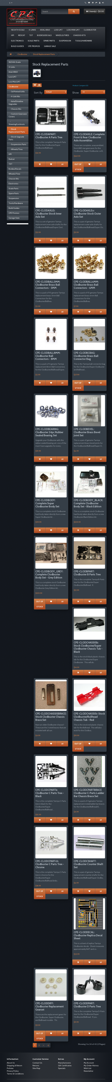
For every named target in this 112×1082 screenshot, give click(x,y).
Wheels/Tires (62, 35)
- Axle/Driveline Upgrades (16, 102)
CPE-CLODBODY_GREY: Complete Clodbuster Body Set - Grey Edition (49, 574)
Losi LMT (58, 30)
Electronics (17, 40)
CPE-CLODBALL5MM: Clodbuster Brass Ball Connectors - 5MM (47, 285)
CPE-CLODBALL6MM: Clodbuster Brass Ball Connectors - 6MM (86, 285)
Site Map (36, 1068)
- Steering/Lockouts (17, 122)
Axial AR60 (45, 30)
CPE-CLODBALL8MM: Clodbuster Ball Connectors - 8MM (47, 356)
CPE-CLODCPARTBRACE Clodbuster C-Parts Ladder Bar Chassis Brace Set (89, 793)
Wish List (87, 1068)
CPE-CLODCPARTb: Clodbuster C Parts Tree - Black (49, 793)
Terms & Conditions (15, 1073)
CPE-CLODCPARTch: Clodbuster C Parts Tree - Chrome (49, 864)
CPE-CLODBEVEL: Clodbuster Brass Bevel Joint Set (87, 432)
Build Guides (17, 46)
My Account (89, 1063)
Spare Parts (49, 40)
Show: (75, 92)
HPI (12, 35)
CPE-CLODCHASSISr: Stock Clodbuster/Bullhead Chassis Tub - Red (89, 716)
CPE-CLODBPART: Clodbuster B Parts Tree (87, 573)
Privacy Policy (13, 1071)
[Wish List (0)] (89, 2)
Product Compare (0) (80, 85)
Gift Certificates (65, 1065)
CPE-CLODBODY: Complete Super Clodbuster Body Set (47, 503)
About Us (11, 1063)
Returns (36, 1065)
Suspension (65, 40)
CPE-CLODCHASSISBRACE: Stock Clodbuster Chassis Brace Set (50, 716)
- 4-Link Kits (14, 96)
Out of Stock (78, 167)
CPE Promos (34, 46)
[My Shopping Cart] (93, 2)
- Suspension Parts (17, 144)
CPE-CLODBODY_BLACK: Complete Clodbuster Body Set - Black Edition (88, 503)
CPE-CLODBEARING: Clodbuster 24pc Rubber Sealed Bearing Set (49, 432)
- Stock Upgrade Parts (16, 138)
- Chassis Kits (15, 109)
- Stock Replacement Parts (17, 130)
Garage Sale (50, 46)
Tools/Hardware (83, 40)
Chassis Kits (79, 35)
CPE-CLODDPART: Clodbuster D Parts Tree (87, 1005)
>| (48, 1045)
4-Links (32, 30)
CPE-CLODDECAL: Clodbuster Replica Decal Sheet (88, 935)
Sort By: (38, 92)
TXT (31, 35)
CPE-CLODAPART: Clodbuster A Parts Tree (48, 136)
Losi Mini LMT (73, 30)
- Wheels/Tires (16, 149)
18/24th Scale (18, 30)
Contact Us (37, 1063)
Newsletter (88, 1071)
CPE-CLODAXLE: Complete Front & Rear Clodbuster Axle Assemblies (89, 137)
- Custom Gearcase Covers (18, 115)
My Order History (91, 1065)
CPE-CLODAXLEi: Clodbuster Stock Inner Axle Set (48, 213)
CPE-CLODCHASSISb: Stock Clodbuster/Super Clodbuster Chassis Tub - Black (88, 647)
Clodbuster (90, 30)
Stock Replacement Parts (44, 54)
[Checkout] (96, 2)
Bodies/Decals (44, 35)
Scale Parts (33, 40)
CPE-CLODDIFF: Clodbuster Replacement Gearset (49, 1006)
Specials (61, 1068)
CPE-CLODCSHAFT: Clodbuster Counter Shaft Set (88, 864)
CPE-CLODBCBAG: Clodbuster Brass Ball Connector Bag (86, 356)
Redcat (21, 35)
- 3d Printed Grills (17, 91)
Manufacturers (64, 1063)
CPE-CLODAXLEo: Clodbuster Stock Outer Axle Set (87, 213)
